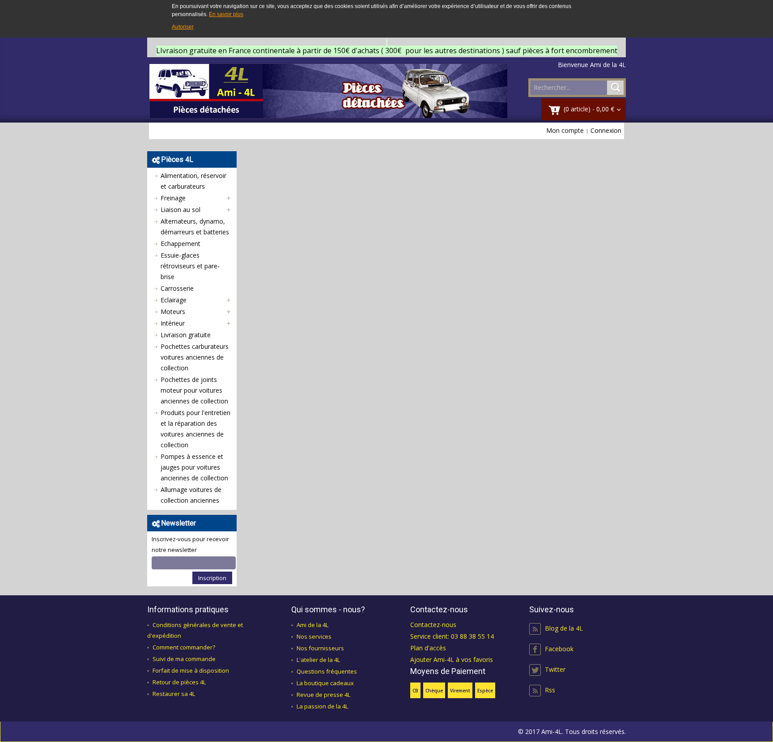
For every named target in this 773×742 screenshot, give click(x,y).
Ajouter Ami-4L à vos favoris (451, 659)
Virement (460, 690)
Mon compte (565, 130)
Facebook (559, 648)
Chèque (434, 690)
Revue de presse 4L (323, 695)
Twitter (555, 669)
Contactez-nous (433, 624)
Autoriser (183, 27)
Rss (550, 690)
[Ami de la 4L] (328, 91)
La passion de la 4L (322, 706)
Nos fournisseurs (320, 648)
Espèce (485, 690)
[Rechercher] (615, 88)
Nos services (314, 636)
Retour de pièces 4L (179, 682)
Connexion (605, 130)
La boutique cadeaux (325, 683)
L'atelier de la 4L (318, 660)
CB (415, 690)
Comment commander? (184, 647)
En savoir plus (226, 14)
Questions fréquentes (327, 671)
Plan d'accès (428, 648)
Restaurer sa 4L (174, 694)
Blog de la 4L (564, 628)
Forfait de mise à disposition (191, 670)
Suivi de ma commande (184, 659)
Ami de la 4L (312, 625)
